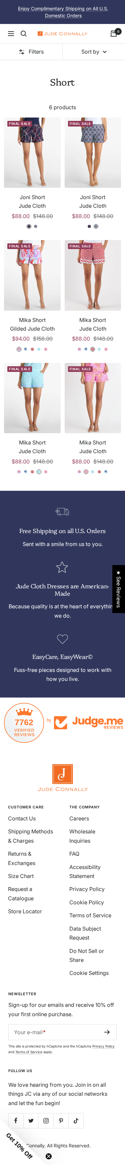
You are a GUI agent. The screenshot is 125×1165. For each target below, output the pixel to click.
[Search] (24, 34)
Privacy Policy (87, 889)
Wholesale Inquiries (82, 836)
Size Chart (21, 876)
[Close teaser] (48, 1156)
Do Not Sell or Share (86, 955)
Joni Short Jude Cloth (32, 201)
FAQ (74, 853)
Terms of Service (90, 915)
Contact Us (22, 818)
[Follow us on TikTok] (75, 1120)
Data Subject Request (85, 933)
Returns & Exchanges (21, 858)
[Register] (107, 1032)
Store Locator (25, 911)
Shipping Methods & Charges (30, 836)
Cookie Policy (86, 902)
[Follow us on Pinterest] (60, 1120)
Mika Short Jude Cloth (92, 324)
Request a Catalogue (21, 893)
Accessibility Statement (85, 871)
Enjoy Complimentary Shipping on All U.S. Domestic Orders (63, 12)
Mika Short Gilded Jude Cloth (32, 324)
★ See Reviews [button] (118, 589)
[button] (23, 1141)
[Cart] (113, 34)
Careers (79, 818)
